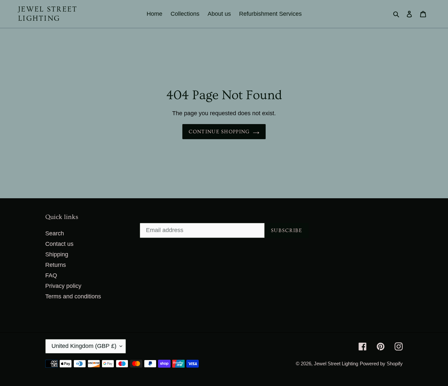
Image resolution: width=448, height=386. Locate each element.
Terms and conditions (73, 296)
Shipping (56, 254)
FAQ (51, 275)
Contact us (59, 244)
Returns (55, 265)
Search (54, 233)
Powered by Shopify (381, 363)
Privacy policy (63, 286)
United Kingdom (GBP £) (83, 346)
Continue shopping (219, 132)
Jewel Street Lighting (48, 14)
